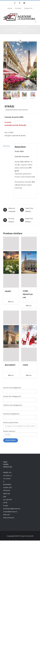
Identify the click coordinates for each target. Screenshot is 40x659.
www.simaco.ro (8, 518)
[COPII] (29, 336)
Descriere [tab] (6, 146)
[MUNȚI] (11, 262)
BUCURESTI (10, 365)
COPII (25, 365)
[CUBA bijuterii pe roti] (29, 262)
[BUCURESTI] (11, 336)
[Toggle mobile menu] (36, 22)
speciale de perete (19, 135)
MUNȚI (8, 291)
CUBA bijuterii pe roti (28, 294)
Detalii (12, 301)
